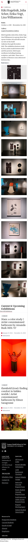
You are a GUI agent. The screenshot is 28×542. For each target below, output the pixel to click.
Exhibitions (7, 7)
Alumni (4, 528)
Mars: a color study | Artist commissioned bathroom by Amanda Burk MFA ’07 (13, 324)
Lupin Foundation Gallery (10, 31)
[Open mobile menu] (26, 2)
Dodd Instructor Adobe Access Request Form (20, 499)
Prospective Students (9, 520)
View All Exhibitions (6, 311)
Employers (5, 531)
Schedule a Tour (7, 477)
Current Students (8, 522)
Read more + (5, 63)
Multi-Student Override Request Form (20, 492)
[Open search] (2, 2)
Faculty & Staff (7, 525)
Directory (5, 483)
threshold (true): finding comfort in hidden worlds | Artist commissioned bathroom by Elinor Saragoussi (14, 395)
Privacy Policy (4, 541)
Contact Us (5, 480)
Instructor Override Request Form (20, 485)
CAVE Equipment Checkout (19, 472)
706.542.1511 (6, 473)
